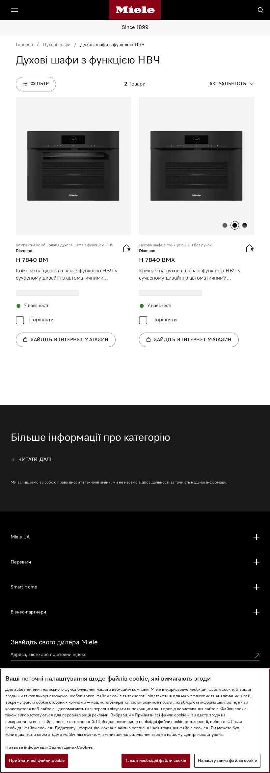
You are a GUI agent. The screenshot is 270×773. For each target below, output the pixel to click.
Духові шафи (56, 44)
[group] (73, 222)
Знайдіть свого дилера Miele (54, 642)
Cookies (85, 747)
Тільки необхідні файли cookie (155, 761)
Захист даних (63, 747)
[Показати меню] (14, 10)
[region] (135, 720)
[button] (225, 225)
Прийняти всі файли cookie (37, 761)
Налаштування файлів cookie (227, 761)
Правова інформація (26, 747)
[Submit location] (256, 656)
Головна (24, 44)
